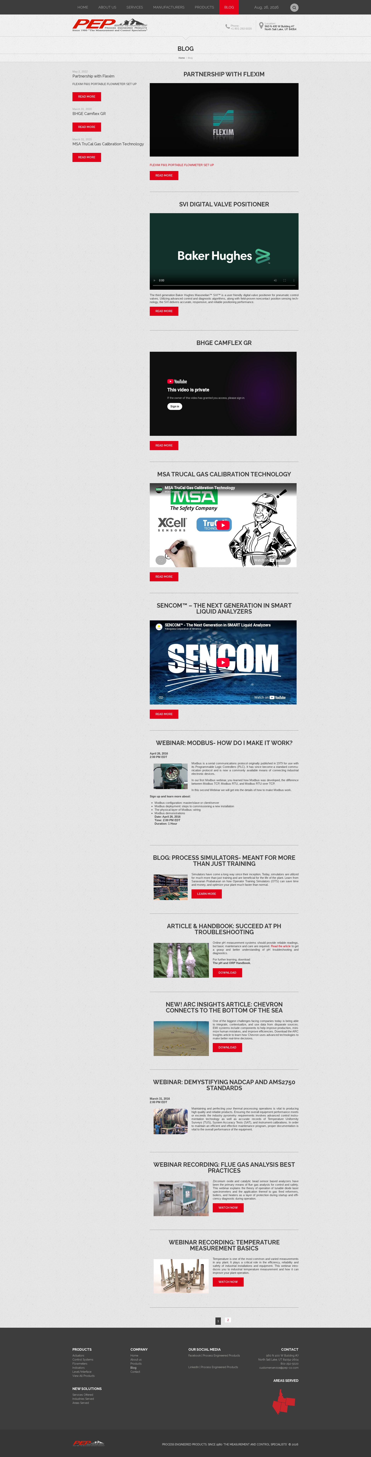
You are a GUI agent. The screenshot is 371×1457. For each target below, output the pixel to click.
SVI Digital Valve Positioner (224, 204)
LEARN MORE (206, 894)
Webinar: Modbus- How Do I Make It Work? (224, 742)
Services (135, 7)
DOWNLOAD (227, 972)
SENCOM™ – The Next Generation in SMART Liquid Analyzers (224, 608)
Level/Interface (81, 1371)
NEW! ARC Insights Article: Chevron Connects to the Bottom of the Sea (224, 1007)
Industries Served (83, 1398)
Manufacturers (169, 7)
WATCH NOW (228, 1207)
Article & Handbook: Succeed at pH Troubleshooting (224, 929)
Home (82, 7)
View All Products (83, 1375)
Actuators (78, 1355)
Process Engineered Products (184, 1444)
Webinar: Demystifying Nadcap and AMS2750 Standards (224, 1085)
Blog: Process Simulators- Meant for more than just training (224, 860)
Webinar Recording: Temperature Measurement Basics (224, 1245)
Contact (135, 1371)
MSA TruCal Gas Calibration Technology (224, 474)
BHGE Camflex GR (224, 342)
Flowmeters (79, 1363)
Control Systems (82, 1359)
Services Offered (82, 1394)
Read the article (281, 946)
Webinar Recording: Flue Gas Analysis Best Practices (224, 1167)
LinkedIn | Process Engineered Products (213, 1367)
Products (204, 7)
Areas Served (80, 1402)
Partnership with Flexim (224, 74)
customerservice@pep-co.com (279, 1367)
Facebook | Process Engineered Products (214, 1355)
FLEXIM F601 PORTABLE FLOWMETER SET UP (182, 165)
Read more (164, 175)
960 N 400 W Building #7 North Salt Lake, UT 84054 (280, 28)
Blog (229, 7)
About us (107, 7)
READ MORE (164, 311)
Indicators (78, 1367)
